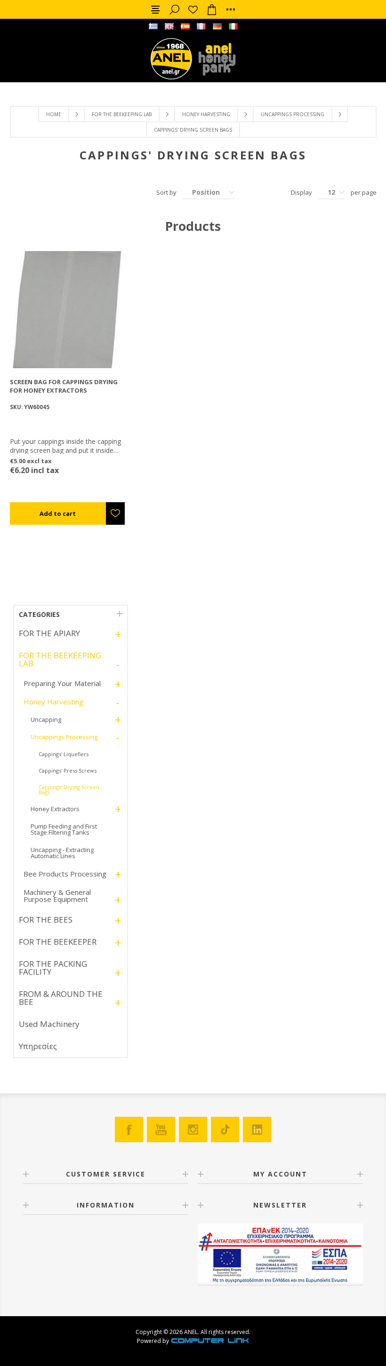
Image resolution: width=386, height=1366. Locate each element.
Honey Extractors (55, 809)
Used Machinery (49, 1024)
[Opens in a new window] (209, 1341)
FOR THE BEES (45, 919)
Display (301, 192)
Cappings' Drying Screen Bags (69, 789)
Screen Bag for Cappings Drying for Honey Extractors (64, 386)
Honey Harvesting (206, 114)
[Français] (201, 26)
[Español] (185, 26)
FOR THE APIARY (49, 633)
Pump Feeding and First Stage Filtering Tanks (64, 829)
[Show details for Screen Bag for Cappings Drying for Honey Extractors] (68, 309)
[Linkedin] (257, 1129)
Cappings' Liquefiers (63, 754)
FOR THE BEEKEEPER (57, 941)
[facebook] (129, 1129)
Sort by (166, 192)
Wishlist (193, 9)
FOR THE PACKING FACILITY (53, 967)
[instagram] (193, 1129)
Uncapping (46, 719)
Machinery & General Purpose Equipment (57, 895)
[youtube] (161, 1129)
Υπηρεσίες (38, 1046)
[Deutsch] (217, 26)
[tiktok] (225, 1129)
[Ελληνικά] (153, 26)
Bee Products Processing (65, 873)
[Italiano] (233, 26)
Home (53, 114)
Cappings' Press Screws (67, 770)
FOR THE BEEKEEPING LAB (122, 114)
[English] (169, 26)
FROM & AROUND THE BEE (61, 997)
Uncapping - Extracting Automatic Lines (62, 852)
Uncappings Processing (292, 114)
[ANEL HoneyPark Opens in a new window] (214, 61)
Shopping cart (211, 9)
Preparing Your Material (62, 683)
